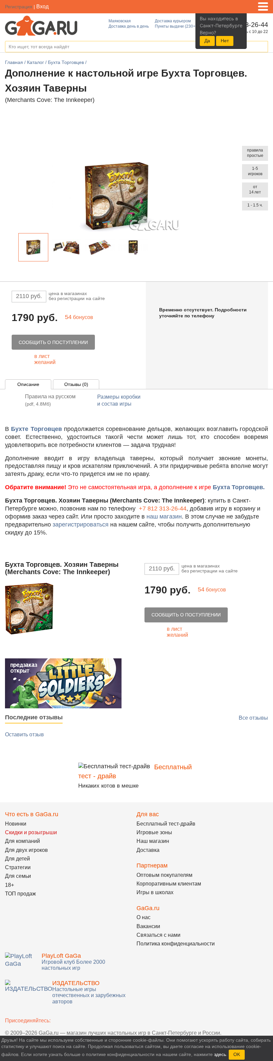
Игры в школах (154, 892)
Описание (28, 384)
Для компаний (22, 841)
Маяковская (120, 21)
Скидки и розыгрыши (31, 832)
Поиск (262, 47)
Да (207, 40)
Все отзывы (253, 718)
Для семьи (18, 876)
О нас (143, 917)
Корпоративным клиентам (168, 883)
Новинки (15, 824)
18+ (9, 885)
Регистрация (18, 6)
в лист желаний (45, 359)
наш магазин (164, 516)
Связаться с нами (158, 935)
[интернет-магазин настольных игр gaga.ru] (41, 25)
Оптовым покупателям (164, 875)
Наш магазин (152, 841)
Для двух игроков (26, 850)
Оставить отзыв (24, 734)
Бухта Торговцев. (239, 487)
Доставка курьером (173, 21)
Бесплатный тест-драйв (165, 824)
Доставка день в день (129, 26)
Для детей (17, 859)
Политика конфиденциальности (175, 943)
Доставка (147, 850)
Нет (225, 40)
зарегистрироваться (81, 524)
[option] (33, 247)
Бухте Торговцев (36, 429)
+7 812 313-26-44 (162, 508)
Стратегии (18, 867)
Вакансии (148, 926)
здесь (220, 1054)
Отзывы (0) (76, 384)
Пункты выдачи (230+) (176, 26)
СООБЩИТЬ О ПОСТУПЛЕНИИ (53, 342)
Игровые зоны (154, 832)
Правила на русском (50, 400)
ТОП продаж (20, 893)
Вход (42, 6)
